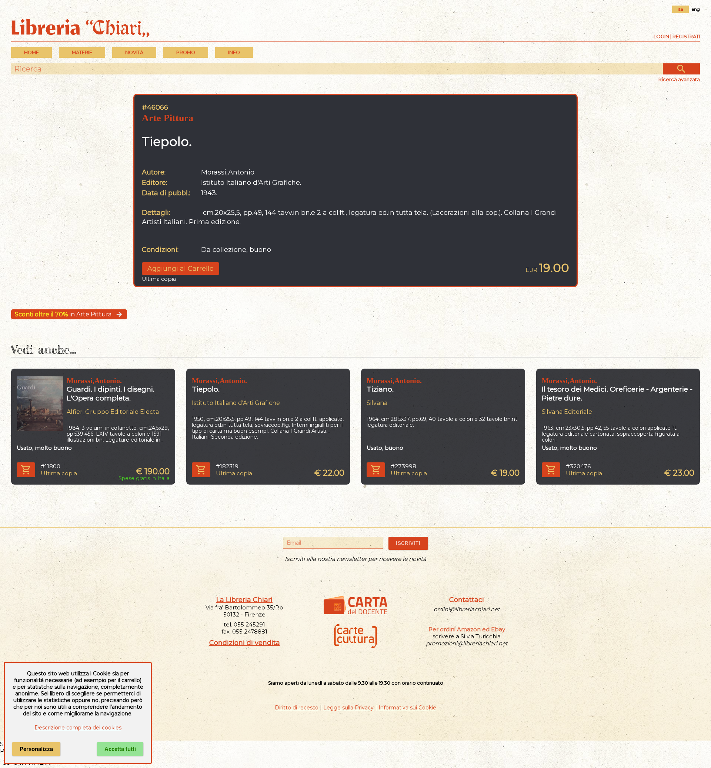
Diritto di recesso (296, 707)
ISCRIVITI (408, 543)
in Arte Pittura (63, 314)
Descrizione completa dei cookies (77, 727)
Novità (134, 52)
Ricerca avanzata (679, 79)
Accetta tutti (120, 749)
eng (696, 9)
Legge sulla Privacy (348, 707)
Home (31, 52)
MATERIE (82, 52)
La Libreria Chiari (244, 600)
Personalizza (36, 749)
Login (661, 36)
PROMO (185, 52)
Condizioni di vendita (244, 643)
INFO (234, 52)
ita (680, 9)
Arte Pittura (167, 118)
